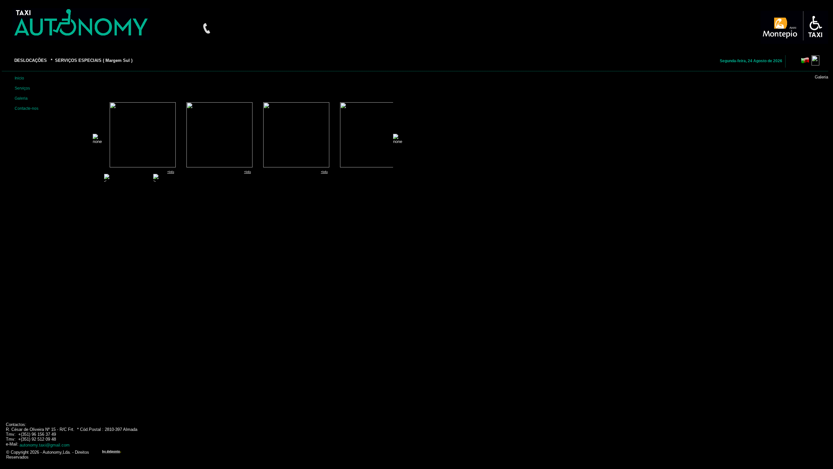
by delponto (111, 451)
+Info (170, 172)
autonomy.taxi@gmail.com (45, 445)
